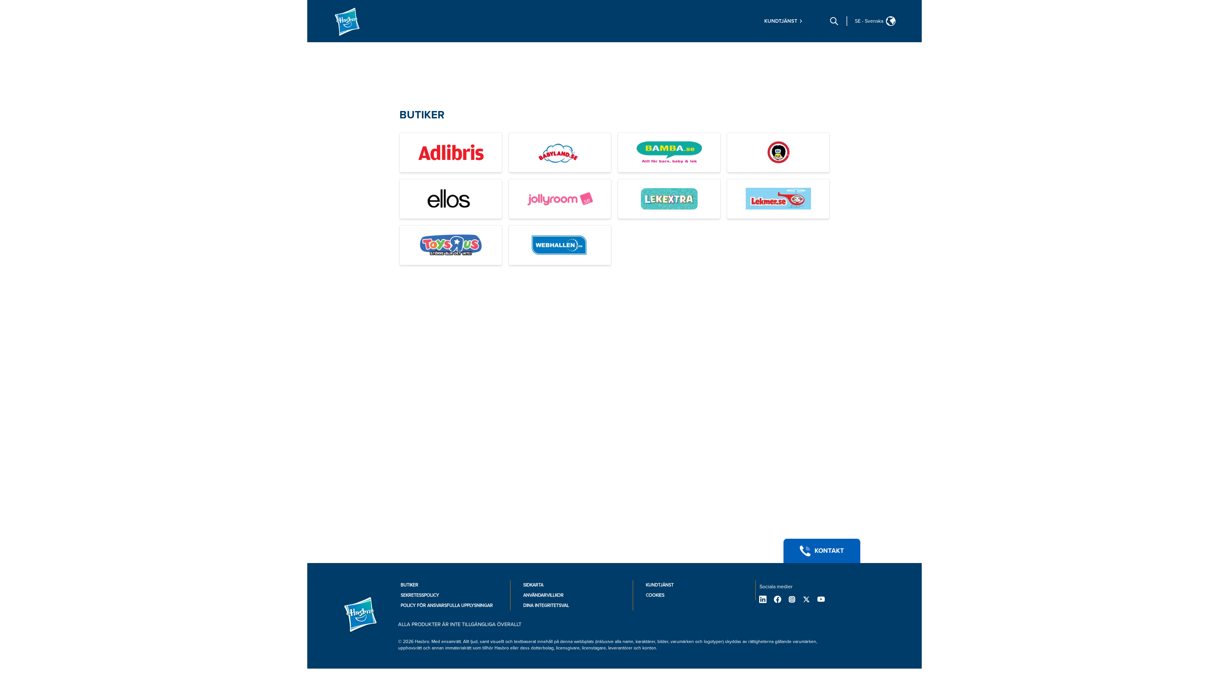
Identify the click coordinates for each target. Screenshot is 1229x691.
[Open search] (834, 21)
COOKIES (655, 595)
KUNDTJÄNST (660, 585)
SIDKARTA (533, 585)
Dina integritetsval (546, 605)
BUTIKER (422, 115)
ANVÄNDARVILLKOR (543, 595)
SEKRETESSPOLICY (420, 595)
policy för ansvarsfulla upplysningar (447, 605)
